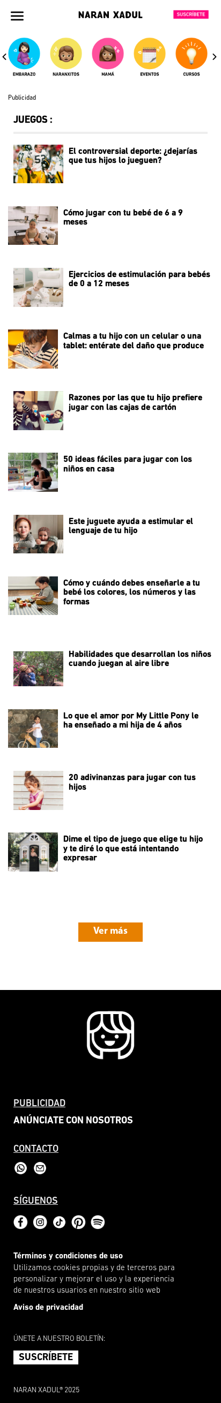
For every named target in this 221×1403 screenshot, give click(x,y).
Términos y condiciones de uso (68, 1256)
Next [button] (214, 56)
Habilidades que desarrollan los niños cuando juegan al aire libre (140, 659)
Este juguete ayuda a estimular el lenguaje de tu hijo (131, 526)
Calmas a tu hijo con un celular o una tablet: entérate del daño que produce (133, 341)
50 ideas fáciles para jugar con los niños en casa (127, 464)
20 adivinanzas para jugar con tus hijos (132, 783)
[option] (26, 61)
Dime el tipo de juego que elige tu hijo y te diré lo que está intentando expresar (133, 848)
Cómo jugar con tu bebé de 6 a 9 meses (123, 218)
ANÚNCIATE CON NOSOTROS (73, 1121)
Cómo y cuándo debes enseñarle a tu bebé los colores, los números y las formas (131, 592)
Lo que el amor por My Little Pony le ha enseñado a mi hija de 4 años (130, 721)
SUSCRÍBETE (46, 1358)
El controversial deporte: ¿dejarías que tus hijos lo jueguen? (133, 156)
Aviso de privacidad (48, 1308)
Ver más (110, 931)
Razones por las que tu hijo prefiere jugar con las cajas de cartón (135, 403)
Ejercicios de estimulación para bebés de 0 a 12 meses (139, 280)
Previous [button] (4, 56)
